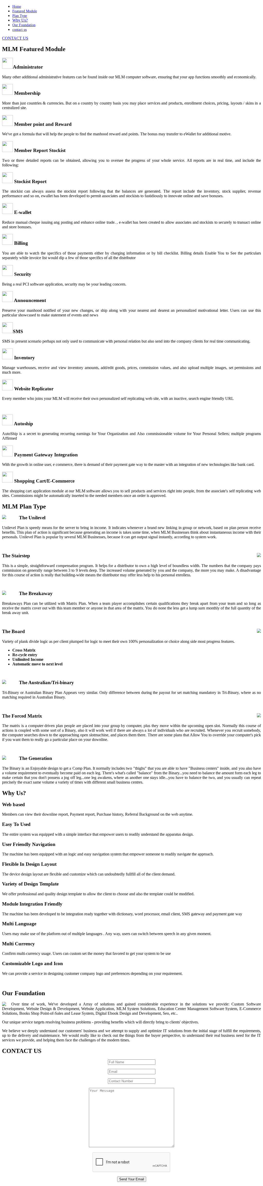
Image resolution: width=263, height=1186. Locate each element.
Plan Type (19, 16)
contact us (19, 30)
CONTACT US (15, 38)
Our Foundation (23, 25)
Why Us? (20, 20)
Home (16, 6)
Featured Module (24, 11)
